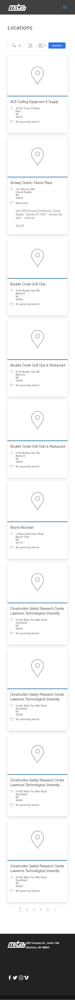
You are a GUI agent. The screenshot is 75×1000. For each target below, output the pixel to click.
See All (20, 225)
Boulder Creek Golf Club (27, 283)
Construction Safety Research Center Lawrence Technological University (37, 611)
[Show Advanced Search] (30, 45)
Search (57, 45)
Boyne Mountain (22, 527)
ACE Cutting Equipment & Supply (34, 101)
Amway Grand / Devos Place (31, 182)
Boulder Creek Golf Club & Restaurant (37, 365)
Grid (40, 45)
